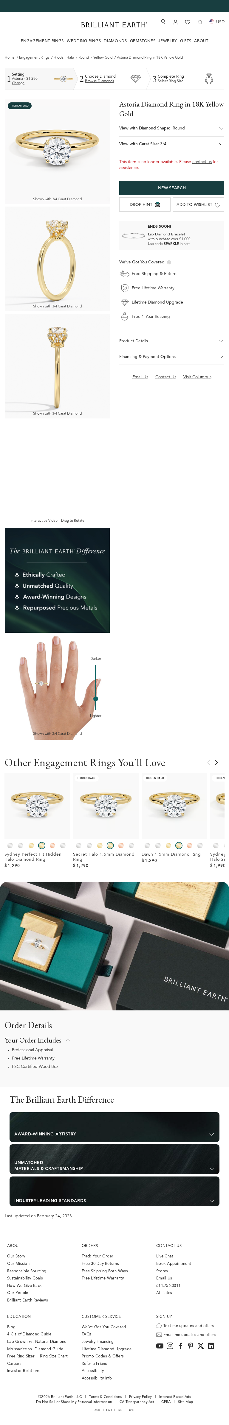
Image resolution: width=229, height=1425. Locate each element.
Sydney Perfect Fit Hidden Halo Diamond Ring (33, 857)
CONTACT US (169, 1246)
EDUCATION (19, 1317)
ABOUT (201, 41)
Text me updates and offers (188, 1326)
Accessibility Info (97, 1378)
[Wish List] (188, 22)
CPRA (166, 1402)
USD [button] (132, 1410)
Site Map (185, 1402)
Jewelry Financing (98, 1342)
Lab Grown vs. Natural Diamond (37, 1342)
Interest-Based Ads (175, 1397)
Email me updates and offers (189, 1335)
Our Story (16, 1256)
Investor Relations (23, 1371)
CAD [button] (109, 1410)
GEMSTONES (143, 41)
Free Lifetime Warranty (33, 1059)
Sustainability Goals (25, 1278)
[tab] (114, 1127)
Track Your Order (97, 1256)
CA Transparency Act (137, 1402)
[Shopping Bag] (200, 22)
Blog (11, 1327)
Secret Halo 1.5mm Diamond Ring (104, 857)
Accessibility (93, 1371)
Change (18, 83)
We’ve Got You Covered (104, 1327)
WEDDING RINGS (84, 41)
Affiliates (164, 1293)
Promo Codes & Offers (103, 1356)
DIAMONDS (115, 41)
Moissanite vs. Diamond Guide (35, 1349)
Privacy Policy (140, 1397)
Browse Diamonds (99, 81)
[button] (171, 131)
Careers (14, 1364)
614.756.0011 (168, 1286)
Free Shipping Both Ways (105, 1271)
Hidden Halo (64, 58)
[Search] (162, 21)
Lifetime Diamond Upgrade (106, 1349)
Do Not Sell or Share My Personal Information (74, 1402)
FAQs (87, 1334)
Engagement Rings (34, 58)
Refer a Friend (95, 1364)
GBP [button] (120, 1410)
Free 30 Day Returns (100, 1264)
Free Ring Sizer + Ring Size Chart (37, 1356)
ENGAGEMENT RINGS (42, 41)
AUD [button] (97, 1410)
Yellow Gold (102, 58)
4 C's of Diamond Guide (29, 1334)
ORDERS (90, 1246)
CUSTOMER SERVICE (101, 1317)
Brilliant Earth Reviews (27, 1300)
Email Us (164, 1278)
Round (83, 58)
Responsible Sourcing (26, 1271)
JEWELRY (167, 41)
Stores (162, 1271)
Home (10, 58)
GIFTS (185, 41)
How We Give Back (24, 1286)
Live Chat (164, 1256)
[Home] (114, 24)
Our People (17, 1293)
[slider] (95, 698)
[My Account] (175, 22)
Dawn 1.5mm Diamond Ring (171, 855)
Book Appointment (173, 1264)
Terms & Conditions (105, 1397)
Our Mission (18, 1264)
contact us (202, 162)
